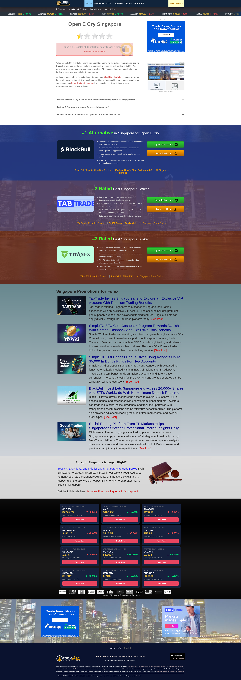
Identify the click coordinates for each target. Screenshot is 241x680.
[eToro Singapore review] (129, 593)
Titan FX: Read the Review (93, 276)
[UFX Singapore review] (110, 593)
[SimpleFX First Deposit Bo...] (71, 373)
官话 (120, 648)
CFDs (108, 3)
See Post (138, 676)
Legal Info (118, 3)
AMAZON (107, 14)
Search (135, 656)
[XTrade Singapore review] (100, 593)
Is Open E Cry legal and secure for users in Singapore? (120, 107)
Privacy (114, 656)
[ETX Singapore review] (148, 593)
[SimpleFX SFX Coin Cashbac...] (71, 341)
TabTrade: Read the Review (91, 223)
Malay (112, 648)
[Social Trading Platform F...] (71, 439)
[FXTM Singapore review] (167, 593)
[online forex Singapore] (63, 5)
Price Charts (176, 4)
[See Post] (157, 319)
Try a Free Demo (164, 153)
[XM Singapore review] (72, 593)
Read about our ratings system (94, 51)
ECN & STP (139, 3)
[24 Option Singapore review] (158, 593)
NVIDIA (172, 14)
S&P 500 (46, 14)
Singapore (62, 9)
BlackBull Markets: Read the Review (93, 170)
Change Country (177, 658)
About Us (99, 656)
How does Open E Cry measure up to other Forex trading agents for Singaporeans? (120, 99)
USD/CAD (232, 14)
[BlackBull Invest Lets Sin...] (71, 404)
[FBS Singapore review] (81, 593)
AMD (77, 14)
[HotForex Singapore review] (120, 593)
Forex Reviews (96, 9)
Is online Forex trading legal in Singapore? (112, 491)
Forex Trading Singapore (82, 83)
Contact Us (107, 656)
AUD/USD (15, 14)
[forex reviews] (68, 661)
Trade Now (79, 520)
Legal (130, 656)
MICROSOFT (140, 14)
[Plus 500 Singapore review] (62, 593)
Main (73, 9)
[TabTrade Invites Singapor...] (71, 314)
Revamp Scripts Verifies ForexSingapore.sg (170, 671)
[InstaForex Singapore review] (91, 593)
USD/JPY (202, 14)
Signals (128, 3)
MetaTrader (99, 3)
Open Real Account (164, 144)
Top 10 (89, 3)
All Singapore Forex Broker (153, 223)
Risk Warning (122, 656)
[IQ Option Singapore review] (139, 593)
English (82, 9)
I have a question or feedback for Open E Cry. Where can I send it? (120, 114)
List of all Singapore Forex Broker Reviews (121, 595)
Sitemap (142, 656)
